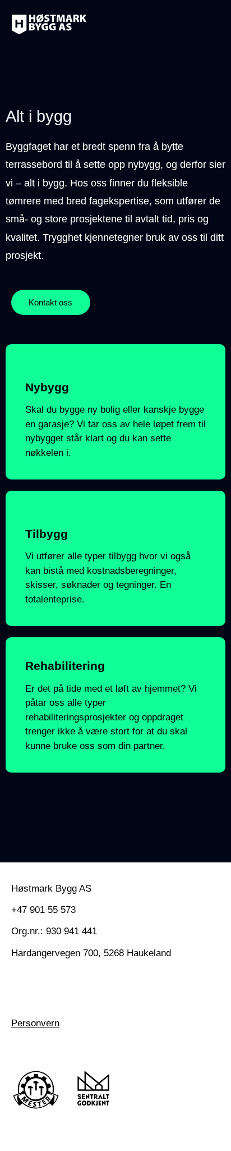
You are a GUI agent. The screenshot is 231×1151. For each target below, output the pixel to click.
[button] (206, 24)
